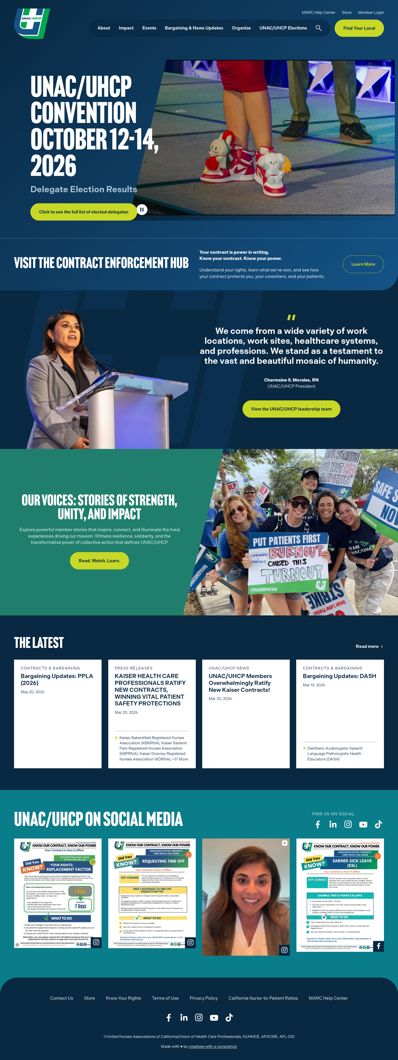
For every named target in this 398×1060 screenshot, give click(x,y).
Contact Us (61, 998)
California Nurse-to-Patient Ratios (263, 998)
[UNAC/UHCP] (32, 23)
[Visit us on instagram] (348, 824)
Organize (241, 28)
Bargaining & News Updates (194, 28)
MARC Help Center (318, 12)
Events (149, 28)
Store (346, 12)
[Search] (319, 28)
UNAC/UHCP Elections (283, 28)
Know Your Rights (123, 998)
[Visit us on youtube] (363, 824)
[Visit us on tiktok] (378, 824)
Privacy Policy (204, 998)
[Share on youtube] (214, 1017)
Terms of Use (165, 998)
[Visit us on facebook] (317, 824)
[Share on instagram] (198, 1017)
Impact (126, 28)
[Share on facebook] (168, 1017)
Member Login (371, 12)
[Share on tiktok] (229, 1017)
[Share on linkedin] (184, 1017)
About (103, 28)
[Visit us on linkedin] (333, 824)
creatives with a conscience (213, 1046)
